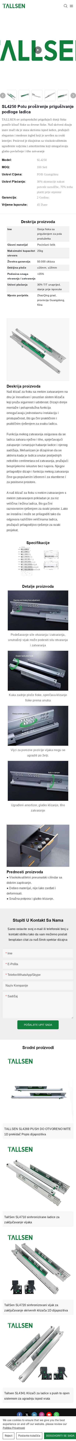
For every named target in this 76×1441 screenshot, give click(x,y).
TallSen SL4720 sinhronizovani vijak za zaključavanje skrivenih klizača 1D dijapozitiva (36, 1307)
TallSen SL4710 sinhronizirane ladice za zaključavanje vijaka (31, 1220)
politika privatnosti (14, 1427)
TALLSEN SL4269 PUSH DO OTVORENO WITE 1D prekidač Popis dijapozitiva (37, 1131)
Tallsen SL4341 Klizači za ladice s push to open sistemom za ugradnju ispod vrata (37, 1396)
